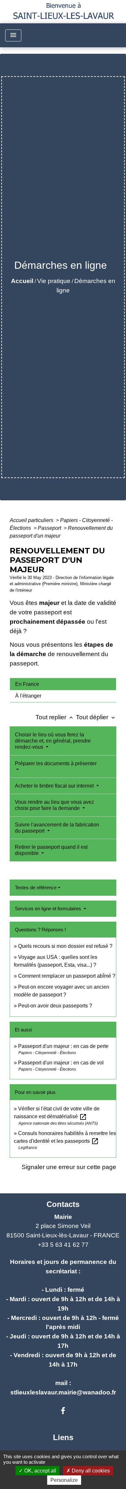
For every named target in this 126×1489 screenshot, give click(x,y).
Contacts (63, 1204)
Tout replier (55, 717)
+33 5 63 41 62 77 (63, 1244)
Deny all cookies (90, 1470)
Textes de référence (36, 887)
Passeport (50, 528)
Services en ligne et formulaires (48, 908)
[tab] (63, 684)
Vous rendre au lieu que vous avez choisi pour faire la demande (54, 805)
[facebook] (63, 1411)
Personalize (64, 1480)
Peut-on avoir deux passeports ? (55, 1005)
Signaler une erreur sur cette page (69, 1167)
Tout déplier (96, 717)
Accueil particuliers (32, 520)
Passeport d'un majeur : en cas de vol (61, 1062)
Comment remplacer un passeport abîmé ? (66, 976)
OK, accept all (39, 1470)
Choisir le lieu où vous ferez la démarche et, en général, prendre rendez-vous (53, 741)
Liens (63, 1437)
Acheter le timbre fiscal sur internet (55, 786)
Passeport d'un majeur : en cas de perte (63, 1046)
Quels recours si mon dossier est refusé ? (65, 946)
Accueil (22, 281)
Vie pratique (53, 281)
